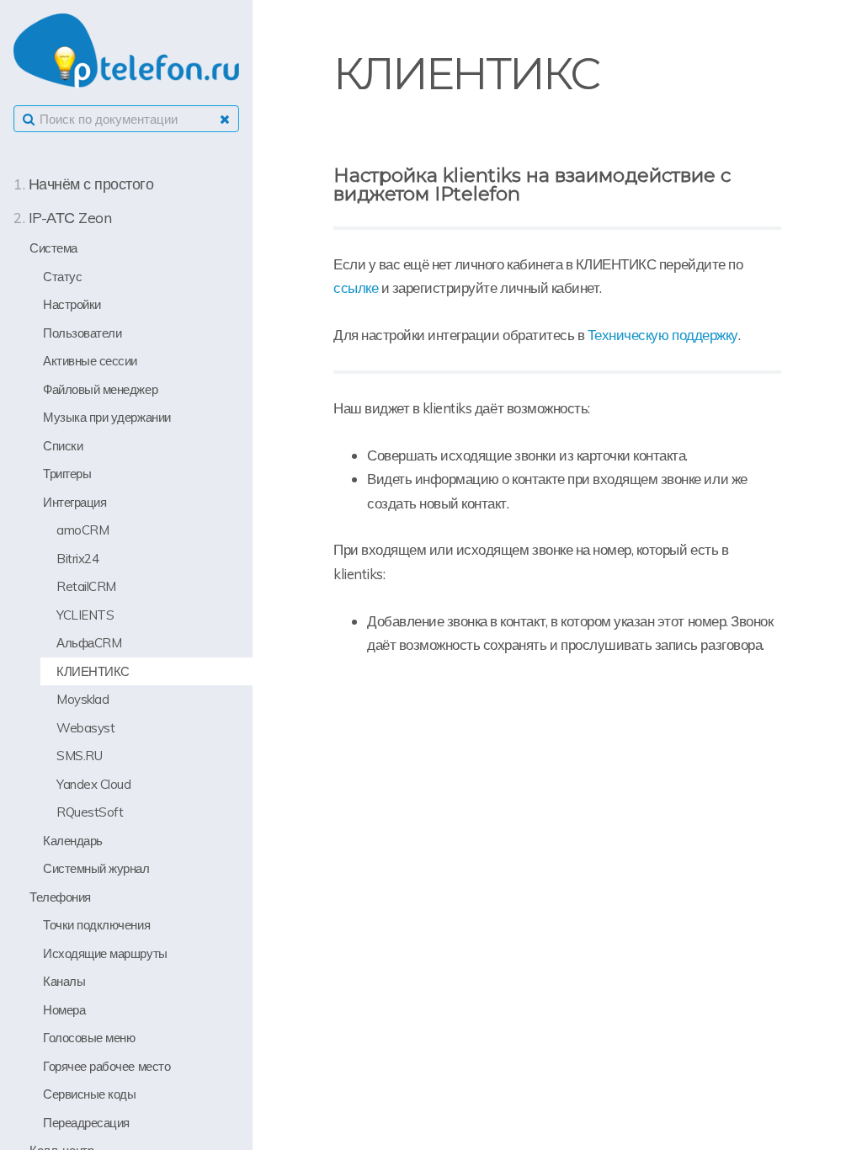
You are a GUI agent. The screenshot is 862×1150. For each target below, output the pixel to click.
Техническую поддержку (663, 334)
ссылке (355, 287)
